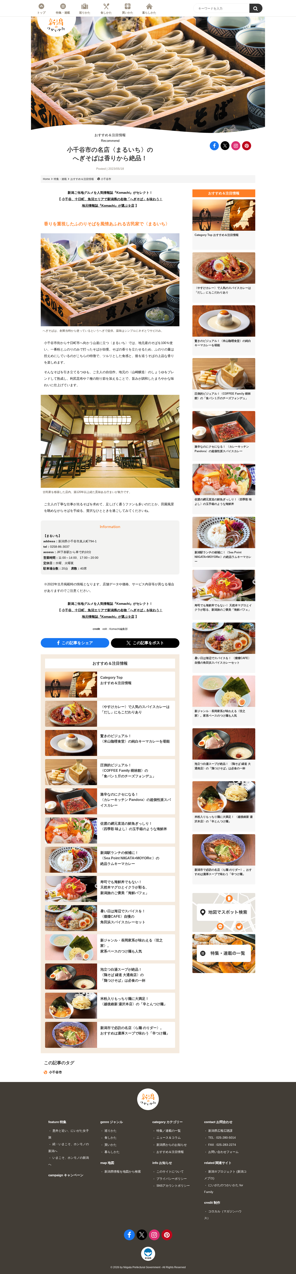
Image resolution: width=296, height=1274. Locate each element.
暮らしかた (149, 12)
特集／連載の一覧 (168, 1130)
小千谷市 (106, 179)
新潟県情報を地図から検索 (122, 1171)
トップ (41, 12)
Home (46, 179)
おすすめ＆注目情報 (110, 137)
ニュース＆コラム (168, 1137)
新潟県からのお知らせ (171, 1144)
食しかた (106, 12)
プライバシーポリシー (171, 1178)
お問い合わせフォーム (223, 1152)
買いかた (127, 12)
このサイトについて (170, 1171)
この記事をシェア (77, 643)
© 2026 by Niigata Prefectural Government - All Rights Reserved (148, 1267)
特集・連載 (63, 12)
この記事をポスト (148, 643)
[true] (255, 8)
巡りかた (84, 12)
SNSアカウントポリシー (173, 1185)
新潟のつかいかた (56, 25)
